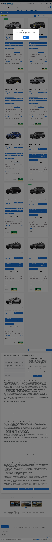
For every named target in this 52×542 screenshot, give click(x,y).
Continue (26, 37)
